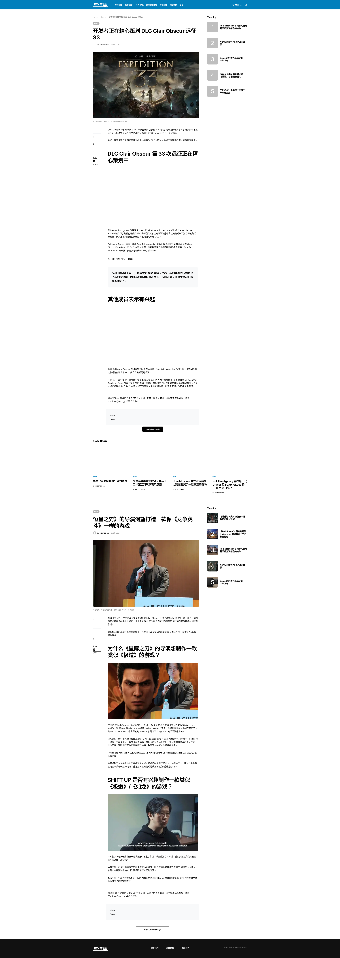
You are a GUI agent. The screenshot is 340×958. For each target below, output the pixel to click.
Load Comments (153, 429)
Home (95, 17)
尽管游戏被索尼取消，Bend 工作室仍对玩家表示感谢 (149, 483)
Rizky (116, 398)
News (103, 17)
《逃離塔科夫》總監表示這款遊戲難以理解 (232, 518)
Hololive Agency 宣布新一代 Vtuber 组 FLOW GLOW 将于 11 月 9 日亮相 (229, 485)
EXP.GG (130, 398)
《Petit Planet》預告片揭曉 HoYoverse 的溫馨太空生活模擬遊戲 (233, 534)
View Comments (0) (152, 929)
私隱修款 (170, 948)
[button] (237, 5)
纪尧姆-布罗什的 (122, 259)
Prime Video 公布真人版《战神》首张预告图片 (231, 75)
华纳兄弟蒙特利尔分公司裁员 (110, 481)
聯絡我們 (185, 948)
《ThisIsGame (121, 725)
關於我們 (154, 948)
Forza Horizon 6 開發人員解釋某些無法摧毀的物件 (233, 27)
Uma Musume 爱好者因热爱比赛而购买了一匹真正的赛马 (190, 483)
